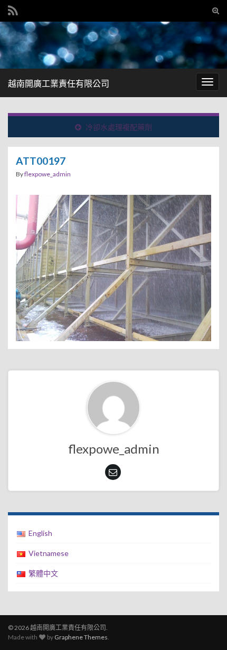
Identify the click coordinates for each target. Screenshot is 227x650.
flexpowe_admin (47, 174)
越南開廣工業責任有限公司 (58, 83)
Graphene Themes (81, 637)
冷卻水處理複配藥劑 (119, 127)
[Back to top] (203, 626)
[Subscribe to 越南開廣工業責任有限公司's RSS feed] (13, 8)
